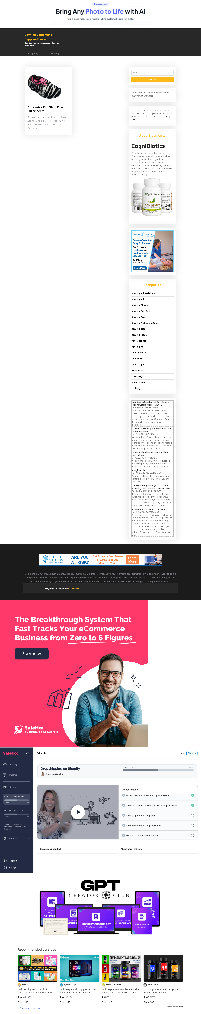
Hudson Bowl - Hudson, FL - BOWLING (149, 509)
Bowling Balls (138, 299)
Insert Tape (137, 364)
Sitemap (55, 53)
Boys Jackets (138, 340)
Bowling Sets (138, 328)
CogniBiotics (148, 146)
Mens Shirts (137, 370)
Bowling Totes (139, 334)
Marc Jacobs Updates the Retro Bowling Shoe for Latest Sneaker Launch (150, 403)
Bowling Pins (138, 317)
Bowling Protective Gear (144, 323)
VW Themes (73, 588)
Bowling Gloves (139, 305)
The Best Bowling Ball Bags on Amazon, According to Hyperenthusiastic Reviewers (152, 487)
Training (135, 388)
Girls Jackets (138, 352)
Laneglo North (138, 470)
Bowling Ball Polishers (143, 293)
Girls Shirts (137, 358)
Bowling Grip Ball (140, 311)
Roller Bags (137, 376)
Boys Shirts (137, 346)
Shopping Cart (35, 53)
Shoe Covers (138, 382)
